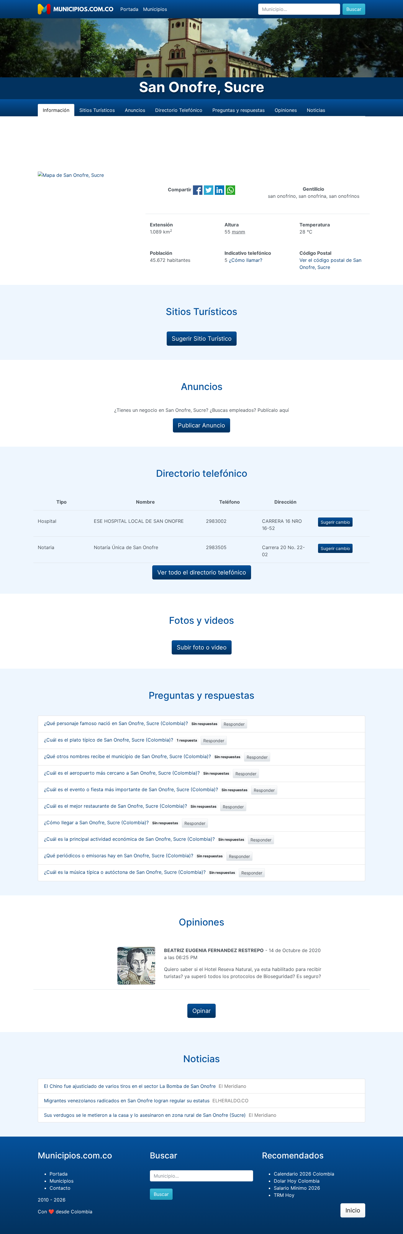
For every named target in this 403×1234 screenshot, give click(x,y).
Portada (129, 9)
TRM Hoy (284, 1195)
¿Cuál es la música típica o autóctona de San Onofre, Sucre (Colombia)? (139, 872)
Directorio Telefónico (178, 110)
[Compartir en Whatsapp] (230, 189)
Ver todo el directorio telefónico (201, 572)
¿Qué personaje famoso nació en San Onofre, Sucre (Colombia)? (130, 723)
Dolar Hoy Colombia (297, 1181)
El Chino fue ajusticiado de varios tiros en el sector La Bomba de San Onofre (130, 1086)
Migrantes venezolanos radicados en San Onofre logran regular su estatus (126, 1101)
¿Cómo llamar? (245, 260)
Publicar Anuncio (201, 425)
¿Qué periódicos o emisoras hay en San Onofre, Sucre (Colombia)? (133, 855)
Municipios (155, 9)
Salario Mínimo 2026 (297, 1188)
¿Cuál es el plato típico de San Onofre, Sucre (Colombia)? (120, 740)
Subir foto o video (202, 647)
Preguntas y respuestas (238, 110)
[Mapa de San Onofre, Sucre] (71, 175)
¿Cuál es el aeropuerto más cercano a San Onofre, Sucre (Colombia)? (136, 773)
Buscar (353, 9)
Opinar (201, 1010)
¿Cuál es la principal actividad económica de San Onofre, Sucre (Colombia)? (144, 839)
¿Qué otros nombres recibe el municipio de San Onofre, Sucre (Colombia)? (142, 756)
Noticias (316, 110)
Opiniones (286, 110)
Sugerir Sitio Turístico (202, 338)
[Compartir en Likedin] (219, 189)
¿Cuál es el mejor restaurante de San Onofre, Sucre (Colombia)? (130, 806)
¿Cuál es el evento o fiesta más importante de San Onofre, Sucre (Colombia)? (146, 789)
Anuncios (135, 110)
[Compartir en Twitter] (208, 189)
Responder (234, 724)
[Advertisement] (201, 151)
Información (56, 110)
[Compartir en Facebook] (197, 189)
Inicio (352, 1210)
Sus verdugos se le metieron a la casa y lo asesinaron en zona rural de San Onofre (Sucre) (145, 1115)
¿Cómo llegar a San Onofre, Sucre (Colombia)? (111, 822)
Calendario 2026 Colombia (304, 1174)
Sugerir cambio (335, 522)
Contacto (60, 1188)
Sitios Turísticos (97, 110)
